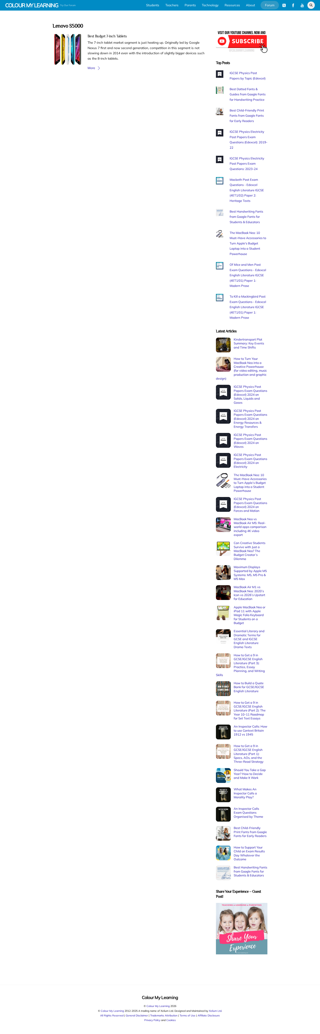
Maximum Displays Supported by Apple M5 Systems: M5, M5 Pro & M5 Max (250, 573)
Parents (190, 5)
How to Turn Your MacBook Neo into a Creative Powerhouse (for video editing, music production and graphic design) (241, 368)
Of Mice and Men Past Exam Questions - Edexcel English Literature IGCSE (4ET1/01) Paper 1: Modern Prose (248, 275)
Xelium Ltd (215, 1010)
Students (152, 5)
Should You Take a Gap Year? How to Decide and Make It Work (250, 774)
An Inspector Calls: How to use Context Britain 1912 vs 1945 (250, 730)
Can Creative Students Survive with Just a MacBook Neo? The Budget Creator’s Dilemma (249, 551)
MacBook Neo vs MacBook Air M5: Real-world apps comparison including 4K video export (250, 527)
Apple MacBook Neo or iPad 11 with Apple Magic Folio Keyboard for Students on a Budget (249, 615)
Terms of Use (187, 1015)
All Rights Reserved (112, 1015)
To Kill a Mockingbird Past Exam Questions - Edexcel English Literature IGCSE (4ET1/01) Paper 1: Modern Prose (248, 307)
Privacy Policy (152, 1020)
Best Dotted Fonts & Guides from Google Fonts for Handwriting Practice (248, 94)
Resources (232, 5)
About (250, 5)
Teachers (172, 5)
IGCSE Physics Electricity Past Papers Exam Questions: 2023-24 (247, 163)
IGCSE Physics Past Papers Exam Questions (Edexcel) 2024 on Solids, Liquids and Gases (250, 394)
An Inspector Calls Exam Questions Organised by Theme (248, 812)
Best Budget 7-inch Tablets (107, 36)
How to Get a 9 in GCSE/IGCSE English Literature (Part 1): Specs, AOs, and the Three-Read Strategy (249, 753)
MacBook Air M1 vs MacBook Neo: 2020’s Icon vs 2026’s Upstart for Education (249, 593)
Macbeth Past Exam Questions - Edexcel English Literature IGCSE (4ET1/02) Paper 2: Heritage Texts (247, 190)
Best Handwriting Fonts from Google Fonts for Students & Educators (246, 217)
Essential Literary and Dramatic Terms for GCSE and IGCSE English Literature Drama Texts (249, 639)
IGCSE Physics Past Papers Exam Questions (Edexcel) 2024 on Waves (250, 440)
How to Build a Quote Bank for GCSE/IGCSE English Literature (249, 687)
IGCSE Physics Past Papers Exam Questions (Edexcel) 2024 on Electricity (250, 460)
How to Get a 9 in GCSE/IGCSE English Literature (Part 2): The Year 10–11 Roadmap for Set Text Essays (250, 710)
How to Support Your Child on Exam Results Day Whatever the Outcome (249, 853)
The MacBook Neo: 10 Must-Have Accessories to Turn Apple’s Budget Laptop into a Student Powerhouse (250, 483)
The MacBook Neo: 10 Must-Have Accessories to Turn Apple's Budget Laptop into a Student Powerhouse (248, 243)
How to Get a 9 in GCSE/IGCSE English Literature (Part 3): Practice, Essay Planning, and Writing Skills (240, 665)
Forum (269, 5)
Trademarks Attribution (163, 1015)
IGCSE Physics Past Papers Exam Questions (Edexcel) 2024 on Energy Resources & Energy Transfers (250, 418)
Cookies (171, 1020)
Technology (210, 5)
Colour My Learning (158, 1006)
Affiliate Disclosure (209, 1015)
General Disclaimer (137, 1015)
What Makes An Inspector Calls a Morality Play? (245, 793)
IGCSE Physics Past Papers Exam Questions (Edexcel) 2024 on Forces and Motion (250, 505)
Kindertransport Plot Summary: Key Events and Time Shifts (249, 343)
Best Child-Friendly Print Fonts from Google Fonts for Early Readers (247, 116)
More (91, 68)
